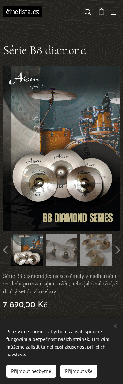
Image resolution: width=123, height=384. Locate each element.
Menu (113, 11)
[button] (88, 12)
